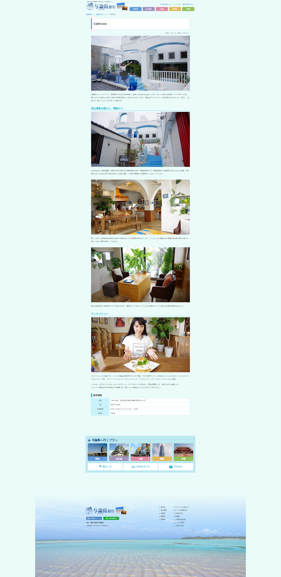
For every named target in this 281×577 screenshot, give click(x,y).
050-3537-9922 (97, 522)
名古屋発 (149, 9)
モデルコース (143, 466)
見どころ (107, 466)
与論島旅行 (89, 14)
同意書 (177, 516)
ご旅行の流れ (179, 525)
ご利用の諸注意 (180, 519)
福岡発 (175, 9)
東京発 (135, 9)
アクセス (178, 4)
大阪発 (162, 9)
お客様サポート (189, 4)
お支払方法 (179, 513)
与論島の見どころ (101, 14)
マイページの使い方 (182, 507)
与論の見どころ (166, 4)
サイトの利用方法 (181, 510)
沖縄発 (188, 9)
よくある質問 (179, 522)
